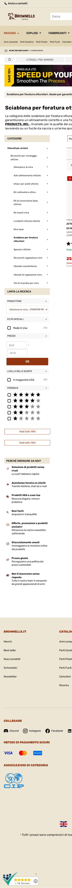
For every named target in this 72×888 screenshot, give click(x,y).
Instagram (35, 730)
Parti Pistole (41, 42)
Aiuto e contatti (17, 3)
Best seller (10, 650)
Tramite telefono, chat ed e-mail (29, 486)
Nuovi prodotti (12, 659)
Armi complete (11, 42)
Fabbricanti (57, 33)
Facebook (57, 730)
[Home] (9, 59)
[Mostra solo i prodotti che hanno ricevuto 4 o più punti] (27, 400)
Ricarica (64, 685)
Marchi (8, 641)
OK (27, 361)
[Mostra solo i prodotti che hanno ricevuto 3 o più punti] (27, 406)
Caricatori (65, 676)
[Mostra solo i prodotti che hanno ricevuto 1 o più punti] (27, 418)
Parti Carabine (27, 42)
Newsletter (10, 676)
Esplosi (32, 33)
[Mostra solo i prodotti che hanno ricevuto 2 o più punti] (27, 412)
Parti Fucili (55, 42)
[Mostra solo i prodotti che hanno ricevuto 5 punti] (27, 394)
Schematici (10, 667)
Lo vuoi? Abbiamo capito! (25, 474)
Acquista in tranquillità (24, 514)
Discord (14, 730)
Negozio (10, 33)
